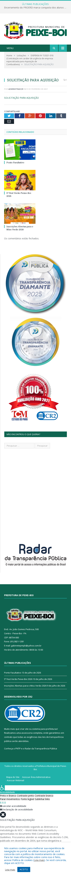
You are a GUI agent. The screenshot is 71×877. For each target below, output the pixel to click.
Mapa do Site (12, 777)
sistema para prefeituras (44, 728)
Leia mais (39, 860)
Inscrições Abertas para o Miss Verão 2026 (19, 228)
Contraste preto (25, 795)
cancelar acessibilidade (14, 806)
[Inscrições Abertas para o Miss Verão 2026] (20, 213)
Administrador (15, 89)
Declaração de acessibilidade (17, 809)
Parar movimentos (10, 799)
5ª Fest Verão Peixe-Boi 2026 (18, 679)
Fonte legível (27, 799)
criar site (24, 728)
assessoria (27, 732)
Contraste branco (44, 795)
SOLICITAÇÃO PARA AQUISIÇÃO (21, 97)
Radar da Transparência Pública (41, 748)
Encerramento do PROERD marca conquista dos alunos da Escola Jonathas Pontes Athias (36, 7)
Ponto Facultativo (15, 162)
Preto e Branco (8, 795)
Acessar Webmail (15, 780)
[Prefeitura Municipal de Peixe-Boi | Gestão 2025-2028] (35, 29)
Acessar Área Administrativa (36, 777)
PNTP (18, 748)
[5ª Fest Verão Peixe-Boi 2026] (20, 180)
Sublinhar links (42, 799)
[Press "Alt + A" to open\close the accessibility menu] (2, 787)
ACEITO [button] (24, 869)
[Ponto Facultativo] (20, 149)
